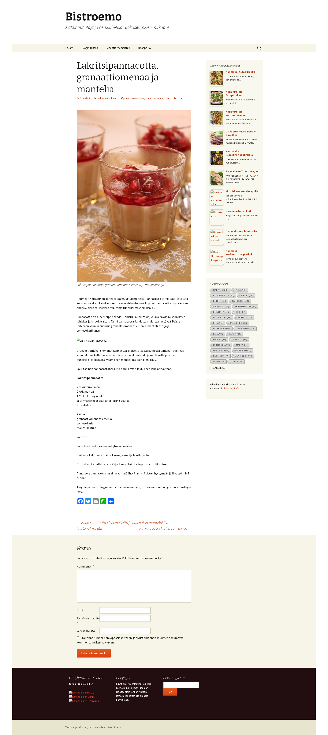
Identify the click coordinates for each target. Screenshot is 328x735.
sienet (246, 295)
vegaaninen (246, 328)
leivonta (221, 312)
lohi (240, 312)
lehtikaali (221, 350)
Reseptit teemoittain (118, 48)
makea (241, 345)
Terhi (179, 98)
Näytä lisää (218, 368)
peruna (244, 317)
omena (237, 361)
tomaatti (239, 339)
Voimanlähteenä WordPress (105, 727)
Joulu (113, 98)
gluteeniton (245, 306)
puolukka (221, 356)
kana (218, 334)
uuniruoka (221, 345)
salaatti (220, 290)
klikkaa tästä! (231, 388)
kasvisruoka (223, 295)
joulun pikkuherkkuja (134, 98)
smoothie (240, 301)
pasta (240, 290)
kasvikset (238, 323)
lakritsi (151, 98)
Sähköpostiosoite (88, 620)
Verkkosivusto (86, 631)
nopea (219, 361)
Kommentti (85, 566)
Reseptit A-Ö (146, 48)
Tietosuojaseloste (75, 727)
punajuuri (222, 317)
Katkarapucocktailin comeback (165, 528)
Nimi (81, 610)
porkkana (221, 328)
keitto (219, 301)
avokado (221, 306)
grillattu (243, 350)
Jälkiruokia (103, 98)
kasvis (235, 334)
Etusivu (69, 48)
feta (218, 323)
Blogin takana (90, 48)
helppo (219, 339)
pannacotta (163, 98)
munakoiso (243, 356)
